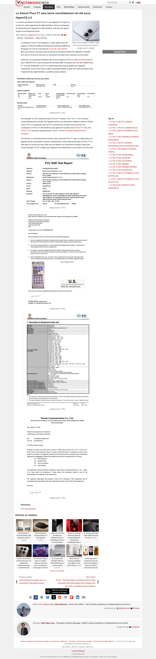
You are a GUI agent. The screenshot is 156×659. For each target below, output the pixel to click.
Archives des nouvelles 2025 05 (103, 641)
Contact (109, 7)
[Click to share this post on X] (54, 597)
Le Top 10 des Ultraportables (121, 154)
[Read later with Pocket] (65, 597)
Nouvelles (49, 7)
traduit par (32, 34)
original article (48, 604)
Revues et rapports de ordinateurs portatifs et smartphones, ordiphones (44, 641)
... (67, 34)
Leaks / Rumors (41, 38)
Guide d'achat (83, 7)
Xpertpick (32, 508)
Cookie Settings (78, 651)
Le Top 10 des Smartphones (121, 169)
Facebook (135, 627)
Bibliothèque (69, 7)
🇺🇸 (62, 34)
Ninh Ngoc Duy (48, 623)
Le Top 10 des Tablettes (119, 163)
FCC (23, 508)
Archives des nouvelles (84, 641)
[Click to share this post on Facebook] (36, 597)
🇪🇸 (65, 34)
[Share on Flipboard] (71, 597)
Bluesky (135, 608)
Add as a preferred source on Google (59, 591)
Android (20, 38)
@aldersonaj (124, 608)
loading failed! (108, 52)
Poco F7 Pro (26, 130)
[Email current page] (83, 597)
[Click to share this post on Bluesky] (47, 597)
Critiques (37, 7)
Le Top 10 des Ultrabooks (120, 157)
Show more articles (57, 571)
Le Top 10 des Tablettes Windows (123, 166)
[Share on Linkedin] (77, 597)
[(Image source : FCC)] (57, 93)
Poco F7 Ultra (81, 127)
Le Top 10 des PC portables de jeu (124, 127)
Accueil (27, 7)
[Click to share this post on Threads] (42, 597)
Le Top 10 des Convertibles (121, 160)
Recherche (97, 7)
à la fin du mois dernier (58, 48)
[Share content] (30, 597)
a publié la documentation (82, 59)
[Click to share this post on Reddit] (59, 597)
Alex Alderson (61, 604)
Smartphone (29, 38)
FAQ (58, 7)
